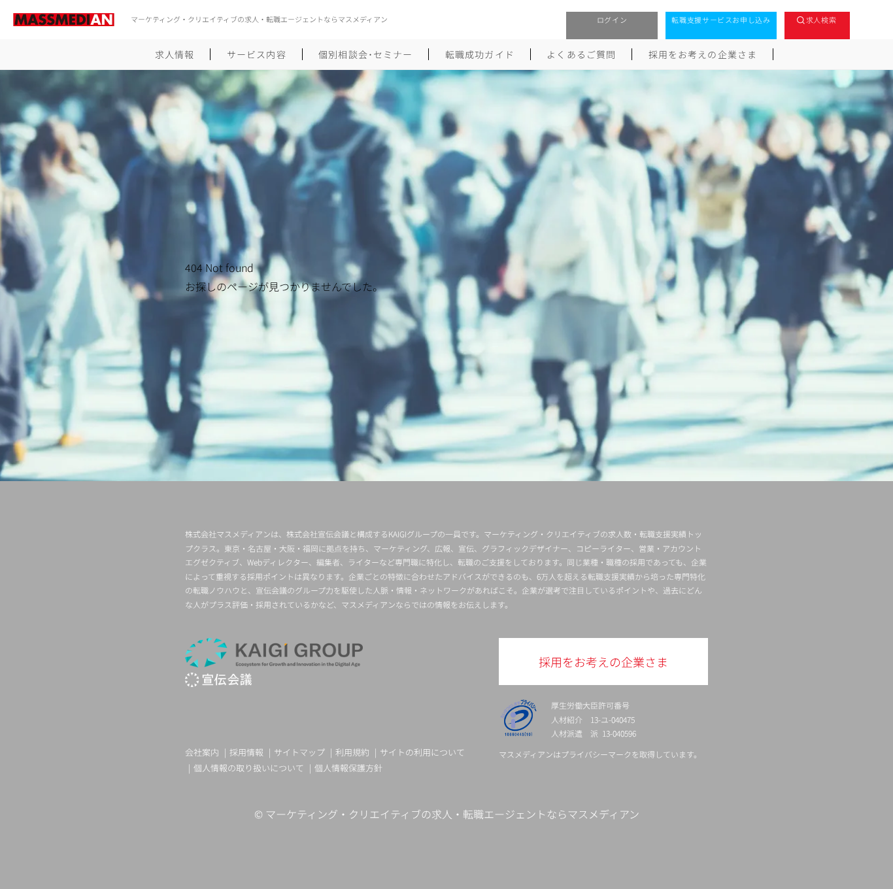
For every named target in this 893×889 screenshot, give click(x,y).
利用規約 (352, 752)
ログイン (612, 19)
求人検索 (821, 19)
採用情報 (246, 752)
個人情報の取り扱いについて (249, 768)
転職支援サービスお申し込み (721, 19)
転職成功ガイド (479, 54)
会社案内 (202, 752)
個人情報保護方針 (348, 768)
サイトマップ (299, 752)
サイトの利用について (422, 752)
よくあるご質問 (581, 54)
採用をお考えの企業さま (703, 54)
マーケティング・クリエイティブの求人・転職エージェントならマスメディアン (452, 814)
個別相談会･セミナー (365, 54)
